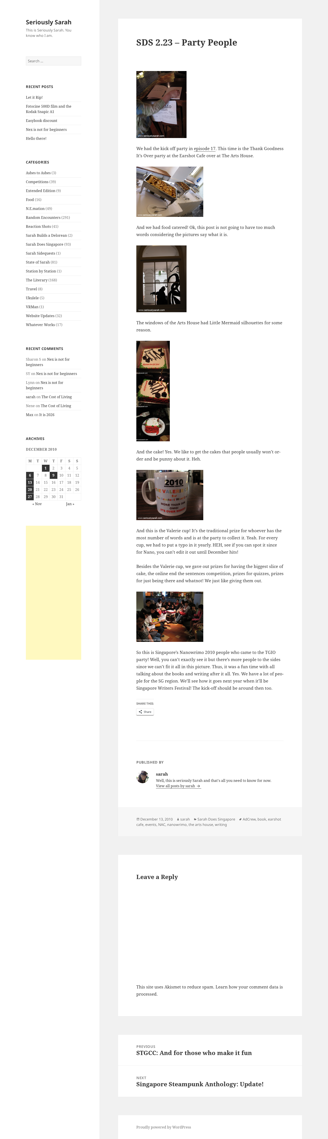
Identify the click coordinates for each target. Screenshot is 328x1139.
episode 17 (205, 148)
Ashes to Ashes (38, 172)
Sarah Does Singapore (44, 244)
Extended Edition (40, 190)
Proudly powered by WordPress (163, 1127)
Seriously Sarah (49, 22)
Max (29, 414)
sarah (30, 396)
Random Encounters (43, 217)
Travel (31, 289)
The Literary (37, 280)
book (261, 819)
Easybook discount (41, 120)
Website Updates (40, 315)
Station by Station (41, 271)
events (150, 824)
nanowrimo (177, 824)
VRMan (32, 306)
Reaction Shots (38, 226)
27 (30, 496)
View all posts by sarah (176, 785)
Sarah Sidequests (40, 253)
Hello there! (36, 138)
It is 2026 (46, 414)
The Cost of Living (57, 396)
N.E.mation (35, 208)
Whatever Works (40, 324)
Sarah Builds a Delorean (46, 235)
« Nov (37, 503)
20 (30, 489)
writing (221, 824)
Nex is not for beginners (46, 129)
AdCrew (249, 819)
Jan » (70, 503)
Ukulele (32, 297)
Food (30, 199)
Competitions (37, 181)
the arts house (201, 824)
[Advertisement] (53, 593)
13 (30, 482)
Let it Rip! (34, 97)
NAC (161, 824)
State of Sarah (38, 262)
